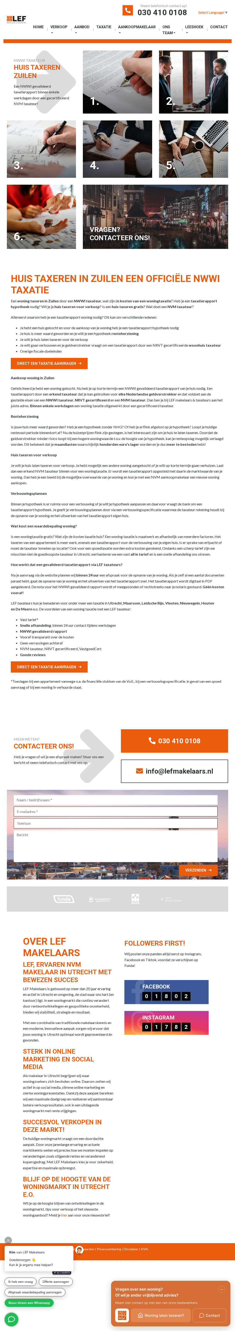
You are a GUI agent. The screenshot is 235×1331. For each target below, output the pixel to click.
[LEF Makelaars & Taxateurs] (16, 21)
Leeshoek (194, 27)
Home (38, 27)
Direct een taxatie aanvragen (46, 363)
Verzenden (195, 870)
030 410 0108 (162, 12)
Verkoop (58, 27)
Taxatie (103, 27)
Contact (219, 27)
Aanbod (82, 27)
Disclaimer (131, 1249)
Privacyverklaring (109, 1249)
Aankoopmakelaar (137, 27)
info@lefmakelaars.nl (178, 771)
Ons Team (167, 30)
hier (64, 1215)
